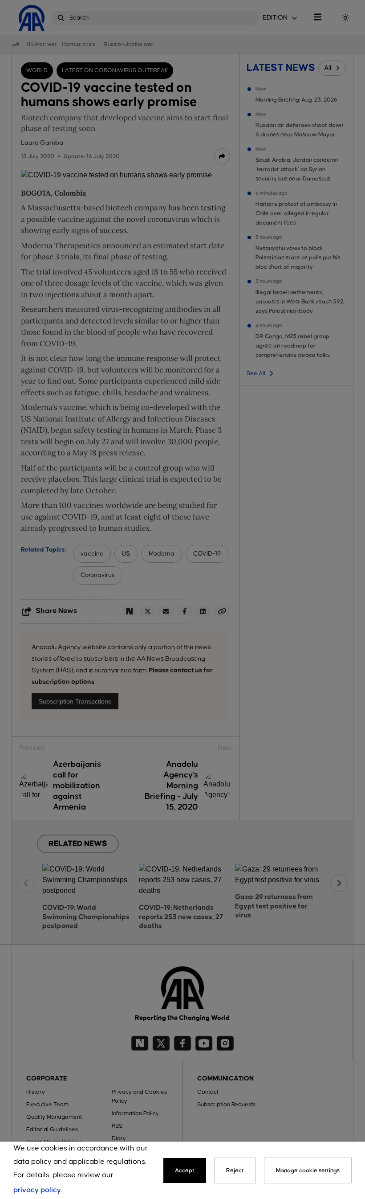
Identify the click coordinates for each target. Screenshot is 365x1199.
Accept (185, 1170)
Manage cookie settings (308, 1170)
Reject (235, 1170)
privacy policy (37, 1190)
